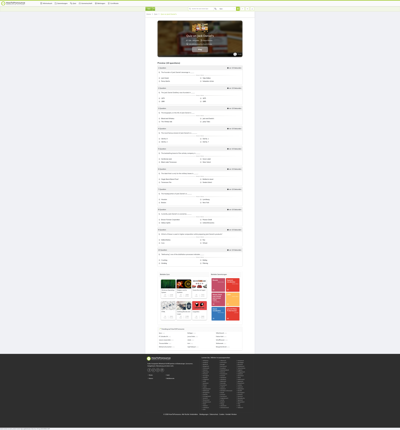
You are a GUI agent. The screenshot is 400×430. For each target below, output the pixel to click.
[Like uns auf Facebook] (149, 370)
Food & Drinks (207, 44)
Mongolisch (206, 392)
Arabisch (205, 362)
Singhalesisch (224, 398)
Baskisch (205, 364)
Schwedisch (240, 402)
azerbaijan (240, 362)
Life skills (191, 44)
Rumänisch (223, 396)
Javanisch (205, 383)
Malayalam (240, 389)
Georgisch (206, 375)
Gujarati (205, 377)
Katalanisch (240, 366)
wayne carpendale (165, 340)
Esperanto (206, 372)
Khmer (205, 385)
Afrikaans (205, 360)
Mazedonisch (207, 389)
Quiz (74, 3)
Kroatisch (223, 368)
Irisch (204, 381)
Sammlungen (62, 3)
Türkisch (205, 405)
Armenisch (223, 362)
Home (148, 14)
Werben (234, 414)
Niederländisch (224, 370)
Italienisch (223, 381)
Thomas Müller (163, 343)
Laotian (239, 385)
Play (200, 49)
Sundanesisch (207, 402)
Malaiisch (223, 389)
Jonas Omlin (191, 336)
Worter (150, 375)
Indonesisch (240, 379)
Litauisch (240, 387)
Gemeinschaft (86, 3)
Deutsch (222, 375)
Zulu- (204, 409)
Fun (201, 44)
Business (197, 44)
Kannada (223, 383)
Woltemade (219, 343)
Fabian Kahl (219, 336)
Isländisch (223, 379)
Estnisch (222, 372)
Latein (205, 387)
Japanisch (240, 381)
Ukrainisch (223, 405)
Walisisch (240, 407)
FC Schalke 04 (163, 336)
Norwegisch (240, 392)
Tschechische (241, 368)
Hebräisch (223, 377)
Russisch (240, 396)
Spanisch (240, 400)
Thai (238, 404)
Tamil (204, 404)
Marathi (239, 390)
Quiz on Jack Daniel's (169, 14)
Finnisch (205, 374)
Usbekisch (206, 407)
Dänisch (205, 370)
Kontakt (228, 414)
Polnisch (239, 394)
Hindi (239, 377)
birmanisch (223, 366)
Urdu (238, 405)
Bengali (222, 364)
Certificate (114, 3)
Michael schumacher (165, 347)
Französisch (223, 374)
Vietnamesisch (224, 407)
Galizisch (240, 374)
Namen (150, 378)
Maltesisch (206, 390)
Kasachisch (240, 383)
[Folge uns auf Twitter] (154, 370)
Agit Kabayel (192, 347)
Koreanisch (223, 385)
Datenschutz (214, 414)
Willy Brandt (220, 333)
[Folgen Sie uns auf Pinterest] (162, 370)
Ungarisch (206, 379)
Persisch (222, 394)
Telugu (222, 404)
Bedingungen (204, 414)
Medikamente (170, 378)
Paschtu (205, 394)
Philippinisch (241, 372)
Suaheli (222, 402)
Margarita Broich (221, 347)
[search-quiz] (238, 9)
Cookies (221, 414)
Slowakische (241, 398)
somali (222, 400)
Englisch (239, 370)
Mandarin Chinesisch (226, 390)
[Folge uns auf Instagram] (158, 370)
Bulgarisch (206, 366)
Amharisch (240, 360)
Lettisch (222, 387)
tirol (189, 343)
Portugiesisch (207, 396)
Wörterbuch (47, 3)
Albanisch (223, 360)
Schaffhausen (220, 340)
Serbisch (205, 398)
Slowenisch (206, 400)
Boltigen (190, 333)
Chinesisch (206, 368)
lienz (160, 333)
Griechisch (240, 375)
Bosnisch (240, 364)
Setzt (167, 375)
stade (189, 340)
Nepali (222, 392)
